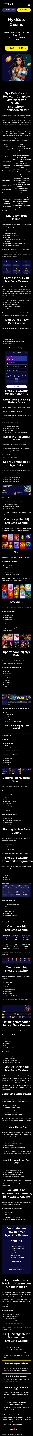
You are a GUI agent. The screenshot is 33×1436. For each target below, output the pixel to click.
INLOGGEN (24, 10)
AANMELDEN (9, 10)
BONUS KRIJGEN (16, 48)
